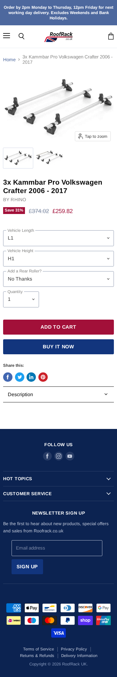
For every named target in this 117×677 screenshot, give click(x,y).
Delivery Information (79, 655)
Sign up (27, 566)
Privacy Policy (74, 649)
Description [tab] (20, 394)
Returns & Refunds (37, 655)
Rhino (18, 199)
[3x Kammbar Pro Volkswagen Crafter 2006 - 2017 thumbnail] (18, 158)
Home (9, 59)
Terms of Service (38, 649)
